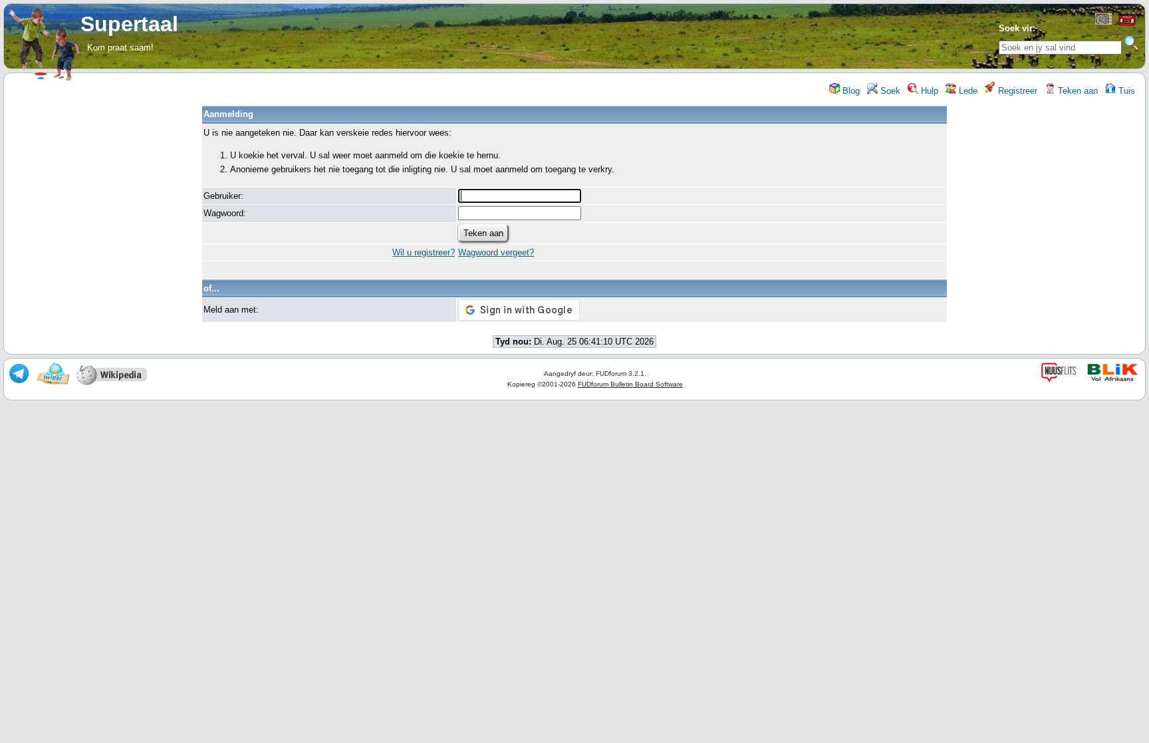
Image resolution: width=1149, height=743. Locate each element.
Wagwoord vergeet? (496, 252)
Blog (850, 91)
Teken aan (1076, 91)
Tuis (1125, 91)
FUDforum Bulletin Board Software (630, 384)
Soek (889, 91)
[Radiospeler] (1127, 24)
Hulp (928, 91)
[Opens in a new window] (1103, 22)
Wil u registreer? (423, 252)
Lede (966, 91)
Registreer (1016, 91)
